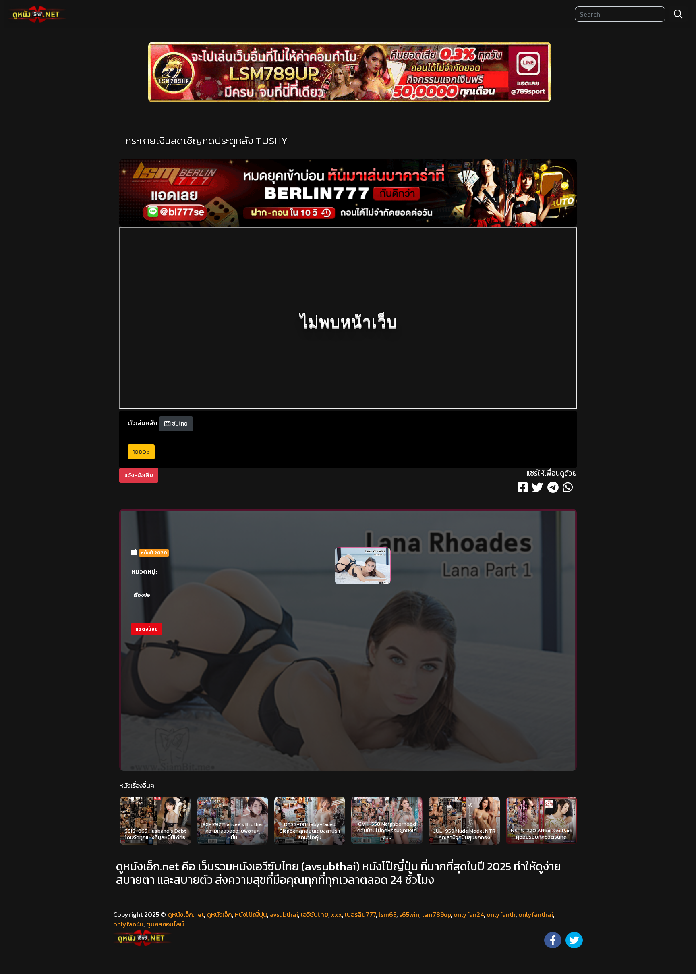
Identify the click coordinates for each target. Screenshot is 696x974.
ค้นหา (678, 14)
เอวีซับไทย (314, 914)
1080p (141, 452)
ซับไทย (179, 424)
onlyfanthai (535, 914)
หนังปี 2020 (154, 553)
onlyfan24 (469, 914)
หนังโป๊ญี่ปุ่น (251, 914)
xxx (336, 914)
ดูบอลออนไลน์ (165, 924)
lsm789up (436, 914)
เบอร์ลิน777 (360, 914)
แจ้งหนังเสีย (138, 475)
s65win (409, 914)
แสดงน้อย (146, 629)
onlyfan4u (128, 924)
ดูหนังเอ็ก (219, 914)
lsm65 (387, 914)
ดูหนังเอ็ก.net (186, 914)
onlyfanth (501, 914)
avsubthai (284, 914)
